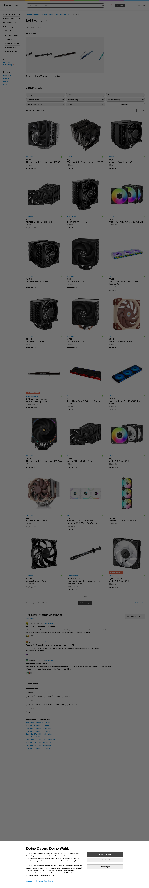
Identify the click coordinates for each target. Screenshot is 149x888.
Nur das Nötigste (105, 860)
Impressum (30, 881)
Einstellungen (105, 867)
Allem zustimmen (105, 855)
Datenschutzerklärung (44, 881)
